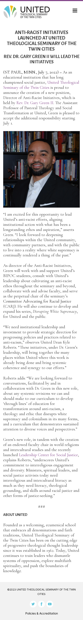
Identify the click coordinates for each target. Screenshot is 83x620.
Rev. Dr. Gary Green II (34, 102)
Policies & (41, 613)
